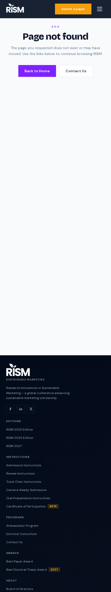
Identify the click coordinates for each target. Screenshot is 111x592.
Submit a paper (73, 9)
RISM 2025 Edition (19, 438)
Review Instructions (20, 473)
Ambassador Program (22, 526)
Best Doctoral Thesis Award (32, 570)
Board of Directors (19, 589)
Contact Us (76, 71)
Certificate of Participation (31, 506)
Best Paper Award (19, 561)
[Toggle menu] (99, 9)
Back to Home (37, 71)
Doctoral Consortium (21, 534)
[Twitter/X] (31, 409)
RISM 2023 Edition (19, 429)
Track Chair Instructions (23, 482)
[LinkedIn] (21, 409)
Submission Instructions (23, 465)
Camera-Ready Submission (26, 490)
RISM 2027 (14, 446)
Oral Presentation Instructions (28, 498)
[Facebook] (10, 409)
